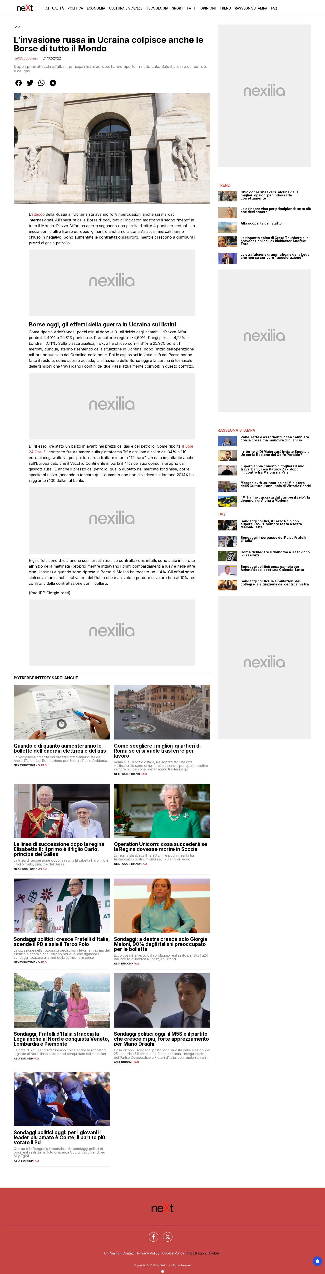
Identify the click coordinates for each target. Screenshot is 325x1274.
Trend (225, 8)
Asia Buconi (123, 963)
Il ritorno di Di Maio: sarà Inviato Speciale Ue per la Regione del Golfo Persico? (275, 453)
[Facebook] (151, 1234)
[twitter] (30, 86)
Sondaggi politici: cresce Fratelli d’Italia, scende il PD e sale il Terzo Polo (62, 942)
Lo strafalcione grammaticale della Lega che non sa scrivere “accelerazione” (275, 256)
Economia (96, 8)
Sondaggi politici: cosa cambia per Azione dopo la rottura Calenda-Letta (272, 568)
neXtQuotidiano (26, 58)
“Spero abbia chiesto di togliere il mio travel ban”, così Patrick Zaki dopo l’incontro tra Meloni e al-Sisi (272, 469)
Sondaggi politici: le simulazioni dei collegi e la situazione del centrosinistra (275, 583)
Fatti (192, 8)
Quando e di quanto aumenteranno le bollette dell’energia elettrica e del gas (60, 748)
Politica (75, 8)
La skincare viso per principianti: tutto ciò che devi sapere (276, 210)
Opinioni (208, 8)
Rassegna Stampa (251, 8)
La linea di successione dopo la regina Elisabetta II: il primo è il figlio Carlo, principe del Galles (59, 849)
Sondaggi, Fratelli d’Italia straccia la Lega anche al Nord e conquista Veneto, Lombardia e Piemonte (61, 1038)
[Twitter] (165, 1234)
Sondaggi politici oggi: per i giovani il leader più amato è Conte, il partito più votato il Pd (59, 1137)
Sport (177, 8)
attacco (38, 214)
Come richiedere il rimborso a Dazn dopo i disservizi (275, 554)
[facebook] (18, 86)
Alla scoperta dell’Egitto (261, 223)
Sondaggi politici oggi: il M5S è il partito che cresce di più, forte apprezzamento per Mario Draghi (161, 1038)
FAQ (17, 27)
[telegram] (53, 86)
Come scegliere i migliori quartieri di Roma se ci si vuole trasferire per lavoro (157, 750)
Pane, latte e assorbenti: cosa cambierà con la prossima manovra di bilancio (275, 439)
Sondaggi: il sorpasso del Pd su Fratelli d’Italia (273, 539)
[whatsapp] (41, 86)
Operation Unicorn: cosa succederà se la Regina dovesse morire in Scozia (160, 847)
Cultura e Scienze (125, 8)
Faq (274, 8)
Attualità (54, 8)
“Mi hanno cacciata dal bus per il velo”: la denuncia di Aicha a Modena (275, 499)
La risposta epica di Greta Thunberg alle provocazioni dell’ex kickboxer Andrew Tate (275, 240)
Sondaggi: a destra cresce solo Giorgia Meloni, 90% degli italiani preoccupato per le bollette (160, 944)
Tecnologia (157, 8)
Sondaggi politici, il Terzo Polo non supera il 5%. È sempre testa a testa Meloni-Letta (271, 524)
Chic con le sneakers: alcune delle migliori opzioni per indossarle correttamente (270, 195)
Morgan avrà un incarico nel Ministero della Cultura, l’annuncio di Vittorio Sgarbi (276, 484)
